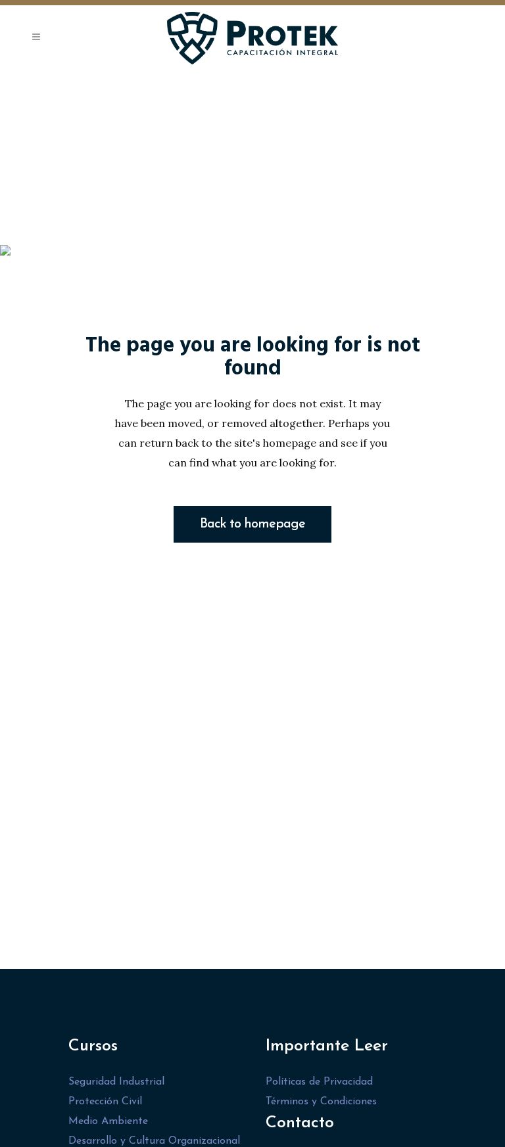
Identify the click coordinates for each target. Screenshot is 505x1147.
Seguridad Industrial (116, 1082)
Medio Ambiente (108, 1121)
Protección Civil (105, 1101)
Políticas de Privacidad (319, 1082)
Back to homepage (252, 524)
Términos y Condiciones (321, 1101)
